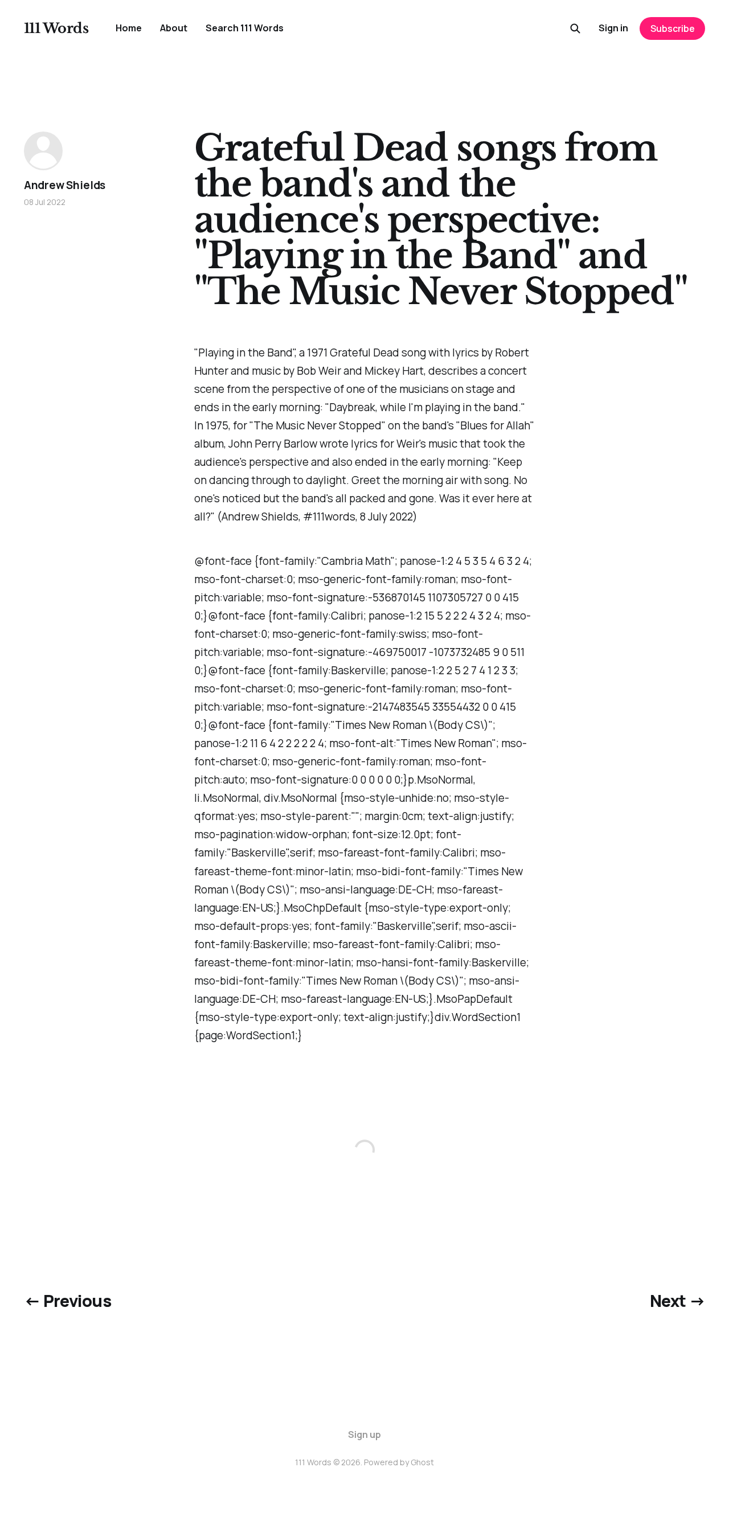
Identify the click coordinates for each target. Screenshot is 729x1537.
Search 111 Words (245, 28)
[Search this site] (575, 28)
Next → (678, 1300)
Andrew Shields (64, 185)
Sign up (364, 1434)
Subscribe (672, 28)
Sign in (613, 28)
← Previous (67, 1300)
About (173, 28)
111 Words (56, 28)
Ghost (422, 1462)
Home (129, 28)
